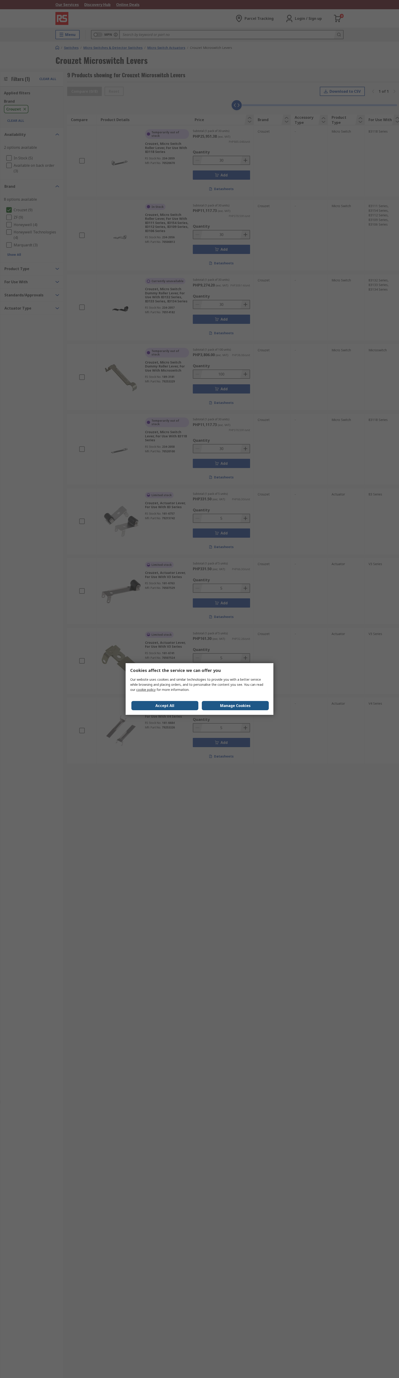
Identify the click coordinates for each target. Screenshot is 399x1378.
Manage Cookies (235, 705)
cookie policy (146, 689)
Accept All (164, 705)
